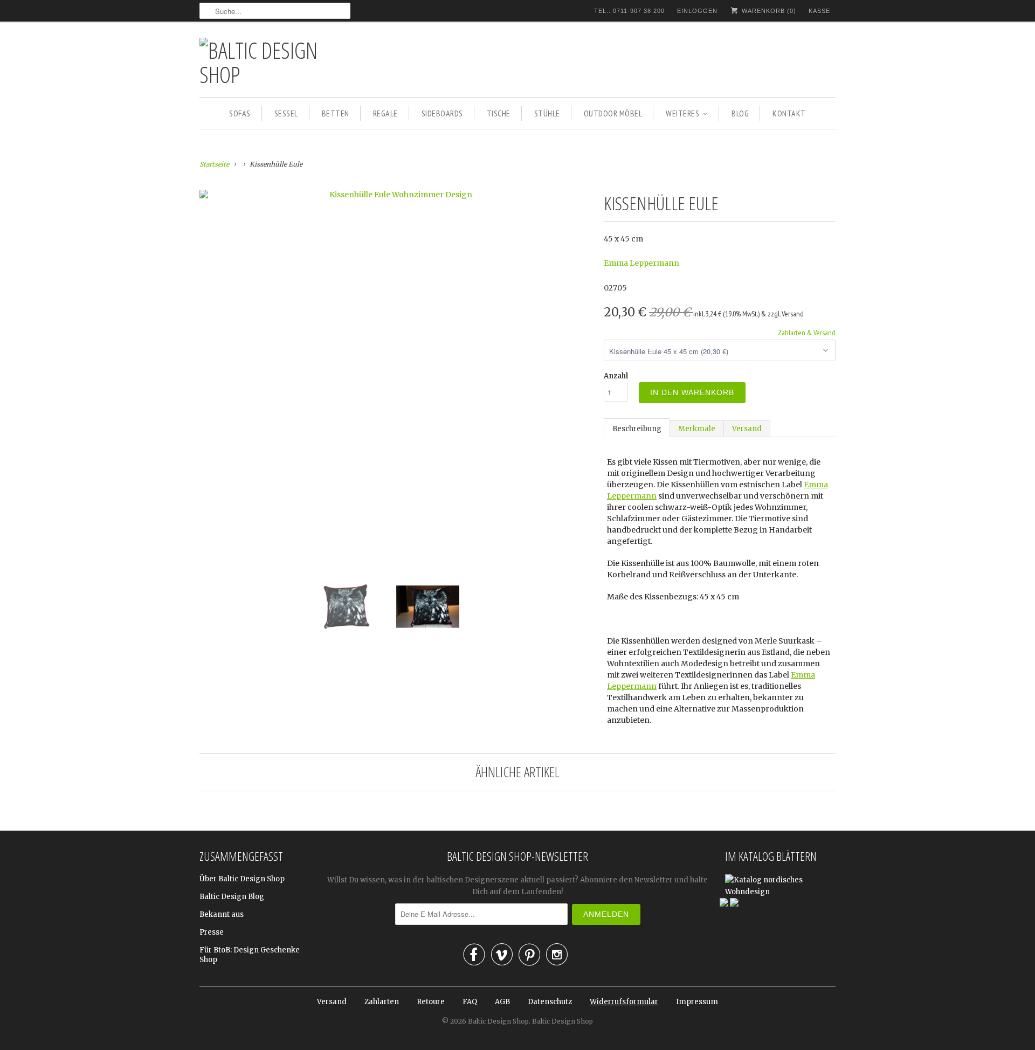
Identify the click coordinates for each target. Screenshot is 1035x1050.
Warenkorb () (768, 11)
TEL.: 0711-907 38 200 (629, 11)
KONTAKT (789, 113)
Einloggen (697, 11)
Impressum (697, 1001)
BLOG (740, 113)
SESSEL (286, 113)
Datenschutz (550, 1001)
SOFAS (240, 113)
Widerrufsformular (624, 1001)
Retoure (431, 1001)
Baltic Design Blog (231, 896)
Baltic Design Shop (498, 1021)
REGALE (385, 113)
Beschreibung (636, 428)
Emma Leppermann (641, 263)
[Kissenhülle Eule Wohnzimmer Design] (396, 194)
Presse (211, 932)
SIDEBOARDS (442, 113)
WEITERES (682, 113)
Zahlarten (381, 1001)
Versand (747, 428)
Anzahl (616, 376)
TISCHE (498, 113)
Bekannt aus (221, 914)
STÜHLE (547, 113)
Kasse (819, 11)
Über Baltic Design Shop (242, 878)
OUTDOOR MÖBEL (613, 113)
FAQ (470, 1001)
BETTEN (335, 113)
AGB (502, 1001)
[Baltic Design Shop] (274, 62)
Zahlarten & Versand (807, 332)
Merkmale (696, 428)
